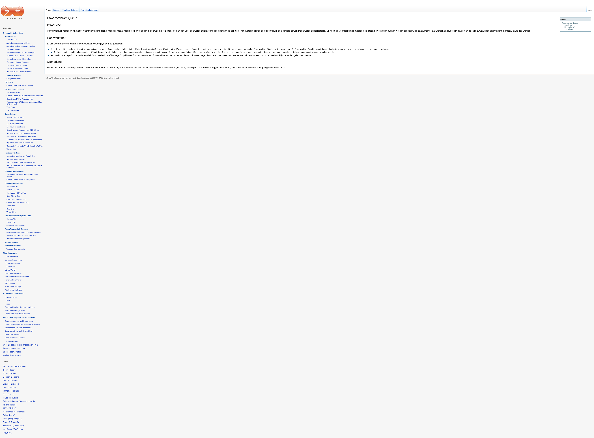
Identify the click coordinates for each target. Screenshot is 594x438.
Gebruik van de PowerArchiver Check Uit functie (24, 96)
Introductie (568, 25)
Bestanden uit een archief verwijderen (19, 331)
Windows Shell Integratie (15, 249)
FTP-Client (9, 82)
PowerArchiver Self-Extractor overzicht (21, 236)
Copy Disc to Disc (13, 196)
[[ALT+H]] (12, 12)
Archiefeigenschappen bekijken (18, 43)
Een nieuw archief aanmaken (17, 68)
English (14, 380)
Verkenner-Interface (13, 246)
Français (15, 391)
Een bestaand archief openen (17, 62)
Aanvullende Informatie (13, 294)
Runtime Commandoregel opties (18, 239)
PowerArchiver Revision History (17, 277)
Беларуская (20, 366)
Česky (12, 370)
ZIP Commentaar (12, 110)
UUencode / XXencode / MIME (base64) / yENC (24, 146)
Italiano (13, 405)
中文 (10, 433)
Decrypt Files (11, 219)
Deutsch (14, 377)
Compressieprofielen (12, 263)
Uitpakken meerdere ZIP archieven (19, 143)
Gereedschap (10, 114)
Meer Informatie (10, 253)
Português (17, 419)
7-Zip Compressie (11, 256)
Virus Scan (10, 107)
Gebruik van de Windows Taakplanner (20, 180)
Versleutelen (11, 149)
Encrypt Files (11, 222)
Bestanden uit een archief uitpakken (18, 328)
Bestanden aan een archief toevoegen (20, 52)
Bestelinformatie (11, 297)
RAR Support (10, 283)
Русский (14, 422)
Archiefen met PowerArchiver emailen (20, 46)
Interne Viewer (10, 270)
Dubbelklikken (10, 266)
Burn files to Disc (12, 190)
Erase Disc (10, 206)
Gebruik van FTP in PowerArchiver (19, 86)
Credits (7, 300)
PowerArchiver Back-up (14, 171)
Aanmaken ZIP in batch (15, 117)
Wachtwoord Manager (13, 286)
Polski (11, 415)
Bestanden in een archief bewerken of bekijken (22, 324)
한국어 (12, 408)
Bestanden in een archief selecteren (19, 56)
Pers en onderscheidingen (14, 348)
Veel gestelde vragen (12, 355)
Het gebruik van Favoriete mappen (19, 72)
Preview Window (11, 242)
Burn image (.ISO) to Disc (16, 193)
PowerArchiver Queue (570, 23)
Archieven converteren (15, 120)
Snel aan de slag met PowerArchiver (19, 318)
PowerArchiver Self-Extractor (16, 229)
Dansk (12, 373)
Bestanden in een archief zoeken (18, 59)
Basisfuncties (10, 36)
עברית (6, 394)
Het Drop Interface (12, 153)
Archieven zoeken (13, 49)
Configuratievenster (13, 75)
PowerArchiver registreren (15, 310)
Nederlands (19, 412)
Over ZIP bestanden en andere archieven (20, 345)
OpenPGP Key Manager (15, 225)
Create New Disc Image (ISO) (17, 202)
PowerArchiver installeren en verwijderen (20, 307)
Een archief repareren (14, 124)
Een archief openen (12, 334)
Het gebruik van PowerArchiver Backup (21, 133)
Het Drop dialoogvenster (15, 159)
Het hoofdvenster (11, 341)
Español (14, 384)
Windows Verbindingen (13, 290)
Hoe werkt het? (569, 27)
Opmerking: (568, 29)
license (7, 304)
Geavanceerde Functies (14, 89)
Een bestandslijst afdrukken (16, 65)
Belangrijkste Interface (13, 33)
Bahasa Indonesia (27, 401)
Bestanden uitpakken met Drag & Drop (20, 156)
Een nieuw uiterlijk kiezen (15, 127)
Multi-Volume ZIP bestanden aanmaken (21, 136)
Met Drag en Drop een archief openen (20, 162)
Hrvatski (14, 398)
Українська (18, 429)
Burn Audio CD (11, 186)
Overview (10, 209)
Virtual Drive (11, 212)
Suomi (12, 387)
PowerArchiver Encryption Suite (18, 216)
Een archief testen (13, 92)
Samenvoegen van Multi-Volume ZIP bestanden (24, 140)
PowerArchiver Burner (14, 183)
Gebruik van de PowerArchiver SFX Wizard (22, 130)
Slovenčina (18, 426)
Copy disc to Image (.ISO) (16, 199)
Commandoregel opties (13, 260)
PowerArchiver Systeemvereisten (17, 314)
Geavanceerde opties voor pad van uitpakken (23, 232)
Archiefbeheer (11, 40)
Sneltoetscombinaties (12, 352)
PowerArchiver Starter (13, 280)
